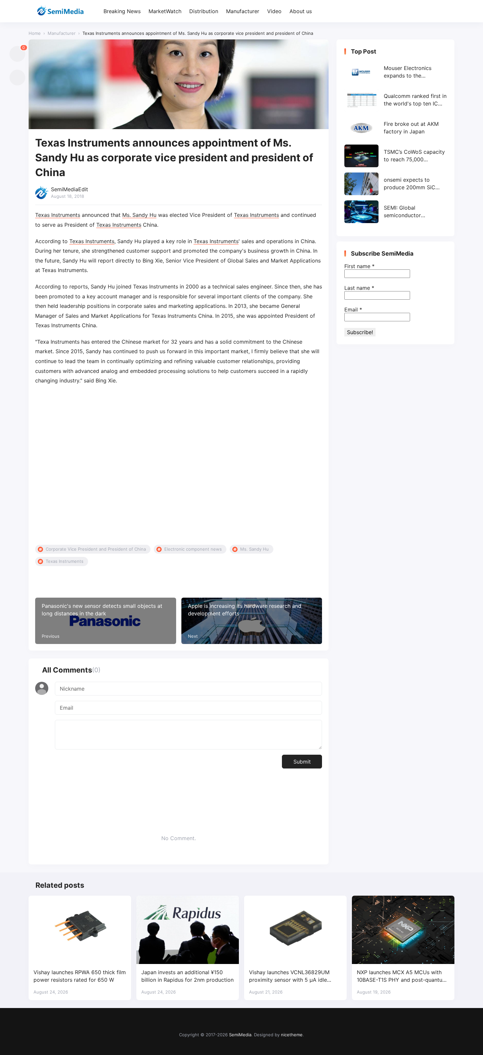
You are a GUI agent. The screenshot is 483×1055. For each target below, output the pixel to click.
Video (274, 11)
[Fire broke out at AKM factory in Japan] (395, 128)
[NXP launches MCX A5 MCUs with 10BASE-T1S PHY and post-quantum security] (403, 930)
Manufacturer (242, 11)
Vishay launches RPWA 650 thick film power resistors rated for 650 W (80, 976)
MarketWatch (165, 11)
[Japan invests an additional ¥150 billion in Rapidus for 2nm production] (187, 930)
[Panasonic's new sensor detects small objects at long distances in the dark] (105, 621)
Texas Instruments (57, 215)
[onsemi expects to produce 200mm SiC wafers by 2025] (395, 183)
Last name (359, 288)
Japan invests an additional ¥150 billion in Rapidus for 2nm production (187, 976)
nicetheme (292, 1034)
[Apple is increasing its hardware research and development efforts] (251, 621)
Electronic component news (193, 549)
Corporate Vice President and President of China (96, 549)
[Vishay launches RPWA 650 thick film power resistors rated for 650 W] (80, 930)
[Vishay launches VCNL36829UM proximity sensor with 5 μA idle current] (295, 930)
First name (359, 266)
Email (353, 309)
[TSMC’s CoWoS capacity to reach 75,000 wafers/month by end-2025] (395, 156)
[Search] (448, 11)
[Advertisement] (178, 465)
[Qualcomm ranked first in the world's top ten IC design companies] (395, 100)
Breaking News (122, 11)
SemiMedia (240, 1034)
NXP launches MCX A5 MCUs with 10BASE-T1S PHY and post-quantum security (402, 976)
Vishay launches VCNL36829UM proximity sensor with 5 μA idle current (289, 976)
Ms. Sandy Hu (139, 215)
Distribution (203, 11)
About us (300, 11)
